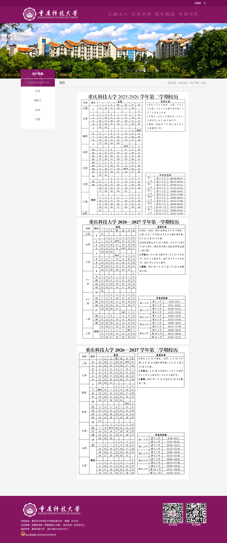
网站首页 (183, 83)
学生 (37, 91)
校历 (204, 83)
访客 (37, 119)
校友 (37, 110)
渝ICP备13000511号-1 (58, 529)
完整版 (197, 3)
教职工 (38, 100)
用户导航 (194, 83)
